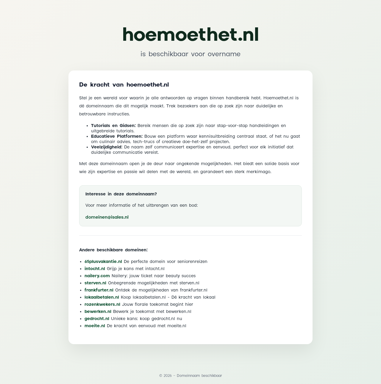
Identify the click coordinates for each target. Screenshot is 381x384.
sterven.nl (95, 283)
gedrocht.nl (97, 318)
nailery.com (97, 276)
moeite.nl (95, 326)
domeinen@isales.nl (107, 217)
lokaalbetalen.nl (102, 297)
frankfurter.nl (99, 290)
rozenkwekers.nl (102, 304)
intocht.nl (95, 269)
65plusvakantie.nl (103, 261)
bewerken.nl (98, 311)
